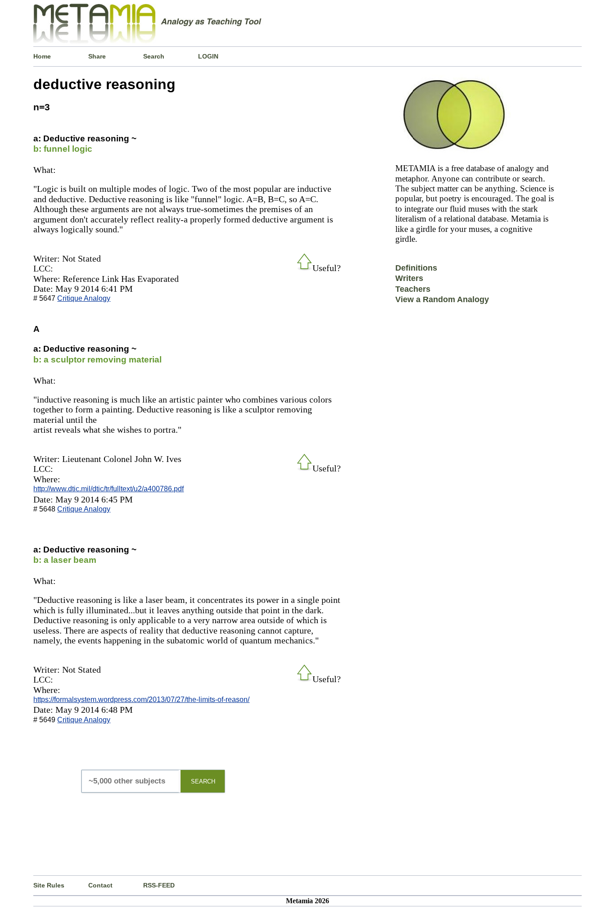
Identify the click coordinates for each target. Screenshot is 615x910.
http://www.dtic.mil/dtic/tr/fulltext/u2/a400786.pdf (108, 489)
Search (153, 56)
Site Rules (48, 885)
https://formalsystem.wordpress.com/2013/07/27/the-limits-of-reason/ (141, 699)
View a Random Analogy (442, 299)
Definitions (416, 267)
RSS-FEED (159, 885)
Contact (100, 885)
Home (42, 56)
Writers (409, 278)
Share (97, 56)
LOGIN (208, 56)
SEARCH (203, 781)
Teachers (412, 289)
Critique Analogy (83, 298)
